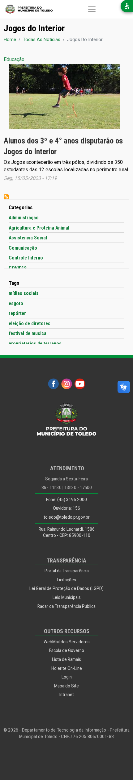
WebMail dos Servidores (67, 641)
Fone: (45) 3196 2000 (66, 499)
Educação (14, 59)
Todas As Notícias (41, 39)
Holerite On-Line (66, 668)
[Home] (26, 9)
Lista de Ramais (66, 659)
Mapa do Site (66, 685)
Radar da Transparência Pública (66, 606)
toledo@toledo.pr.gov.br (67, 517)
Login (67, 676)
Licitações (66, 579)
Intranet (66, 694)
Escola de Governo (66, 650)
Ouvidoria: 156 (66, 508)
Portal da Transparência (67, 570)
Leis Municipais (67, 597)
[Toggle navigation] (92, 9)
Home (10, 39)
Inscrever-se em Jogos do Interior (6, 196)
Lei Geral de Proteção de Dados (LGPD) (66, 588)
